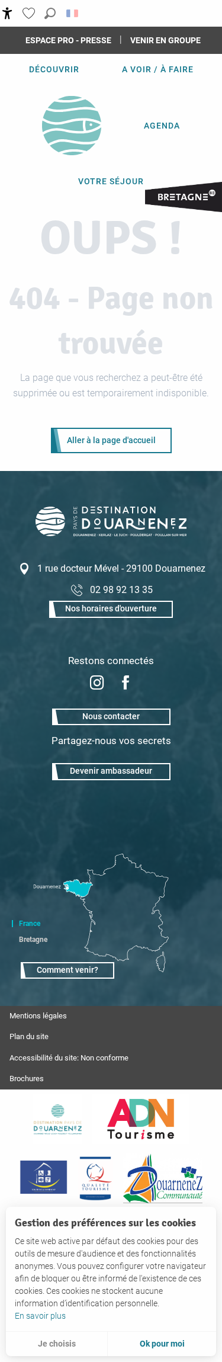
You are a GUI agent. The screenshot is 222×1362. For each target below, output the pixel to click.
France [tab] (29, 923)
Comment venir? (67, 970)
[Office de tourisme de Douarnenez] (111, 533)
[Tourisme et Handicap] (43, 1178)
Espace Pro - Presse (68, 40)
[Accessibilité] (7, 13)
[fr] (73, 13)
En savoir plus (40, 1316)
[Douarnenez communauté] (162, 1178)
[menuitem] (54, 69)
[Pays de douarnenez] (57, 1119)
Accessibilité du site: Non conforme (68, 1057)
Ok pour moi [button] (162, 1343)
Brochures (26, 1078)
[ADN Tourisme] (140, 1119)
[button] (50, 13)
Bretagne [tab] (33, 939)
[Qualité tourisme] (95, 1178)
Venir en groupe (165, 40)
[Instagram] (97, 684)
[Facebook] (125, 684)
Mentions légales (38, 1015)
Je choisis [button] (57, 1343)
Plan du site (29, 1036)
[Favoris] (30, 13)
